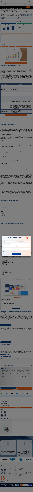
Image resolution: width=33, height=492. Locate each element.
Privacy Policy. (24, 251)
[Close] (29, 236)
